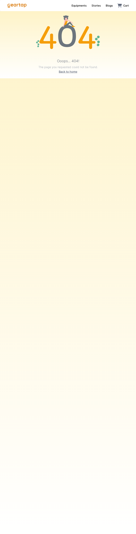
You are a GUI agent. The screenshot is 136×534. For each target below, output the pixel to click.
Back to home (68, 71)
